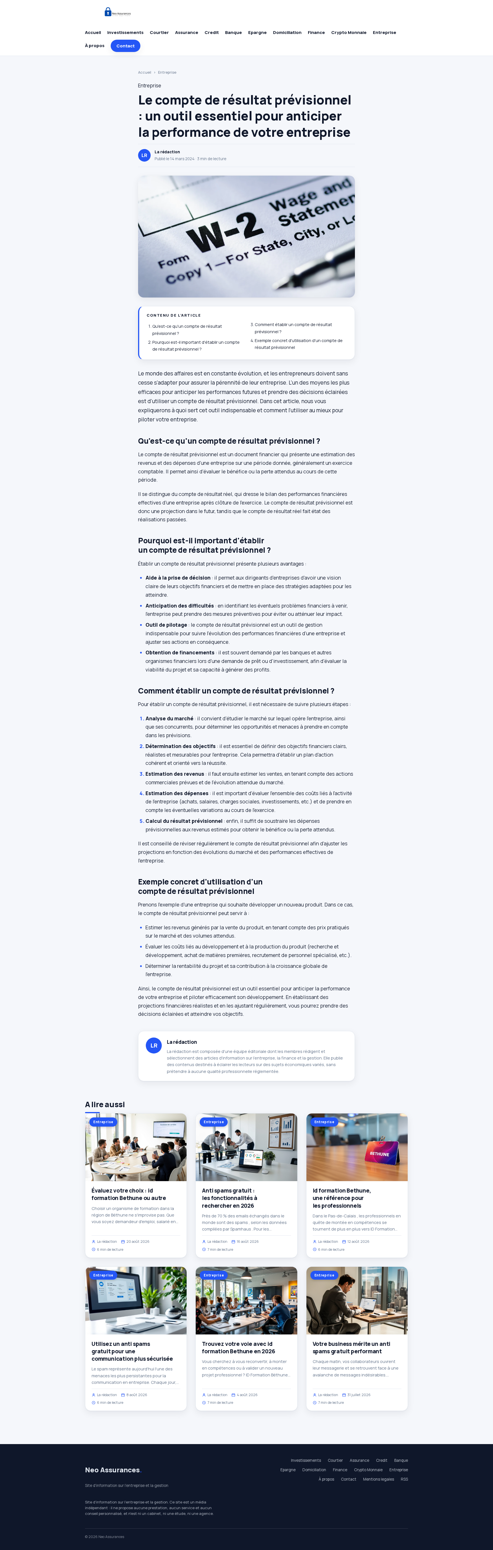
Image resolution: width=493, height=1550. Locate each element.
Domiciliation (287, 32)
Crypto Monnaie (349, 32)
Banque (233, 32)
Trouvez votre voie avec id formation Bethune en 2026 (238, 1347)
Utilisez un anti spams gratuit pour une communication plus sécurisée (132, 1351)
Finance (316, 32)
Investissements (125, 32)
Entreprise (384, 32)
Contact (125, 46)
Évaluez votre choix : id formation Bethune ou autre (129, 1194)
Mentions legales (378, 1479)
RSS (404, 1479)
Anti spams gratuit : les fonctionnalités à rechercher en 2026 (229, 1198)
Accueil (93, 32)
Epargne (257, 32)
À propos (94, 46)
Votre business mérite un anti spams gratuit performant (352, 1347)
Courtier (159, 32)
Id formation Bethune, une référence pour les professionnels (342, 1198)
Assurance (186, 32)
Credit (212, 32)
